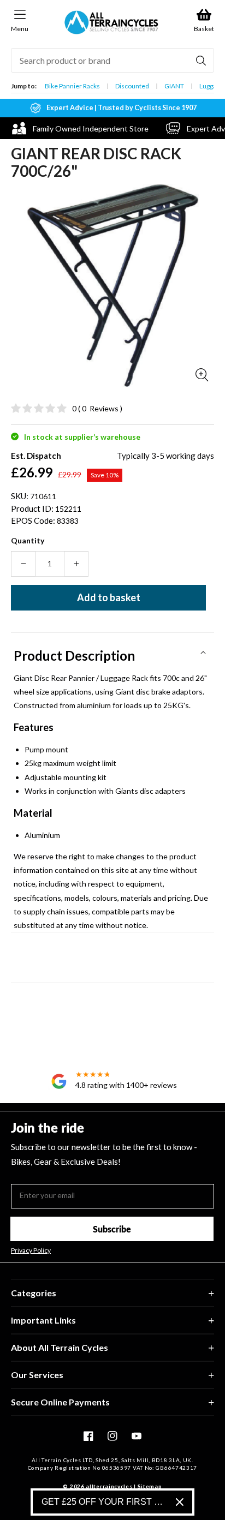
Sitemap (150, 1486)
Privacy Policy (31, 1250)
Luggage (211, 86)
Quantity (27, 540)
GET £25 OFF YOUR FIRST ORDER (104, 1501)
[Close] (179, 1502)
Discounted (132, 86)
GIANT (174, 86)
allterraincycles (109, 1486)
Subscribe (112, 1229)
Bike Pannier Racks (72, 86)
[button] (112, 652)
